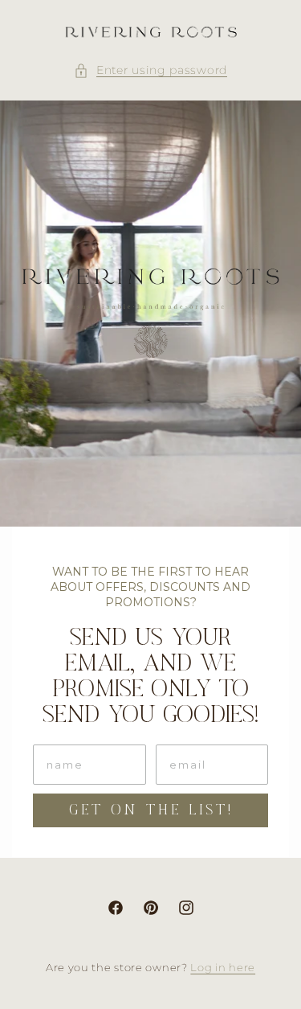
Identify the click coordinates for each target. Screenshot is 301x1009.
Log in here (222, 967)
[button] (150, 70)
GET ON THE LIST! (151, 810)
